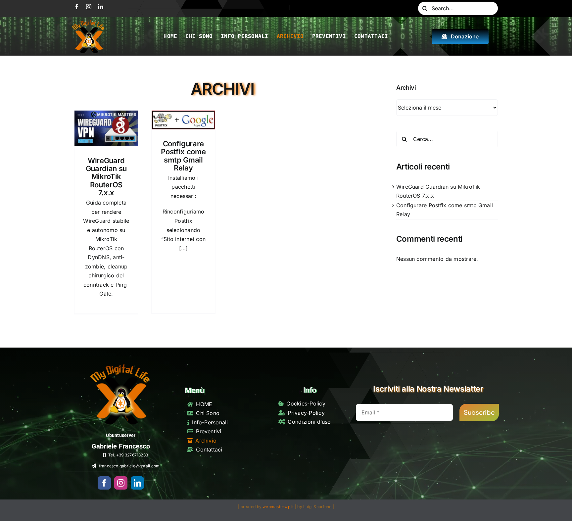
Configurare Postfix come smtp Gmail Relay (183, 155)
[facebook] (76, 6)
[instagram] (88, 6)
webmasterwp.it (278, 506)
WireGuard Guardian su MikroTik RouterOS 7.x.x (106, 176)
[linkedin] (100, 6)
